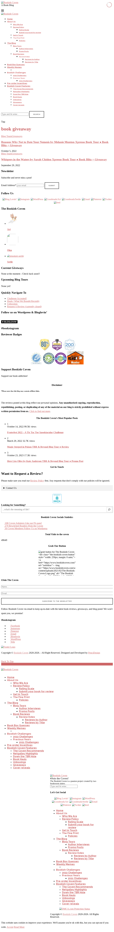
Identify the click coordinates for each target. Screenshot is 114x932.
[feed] (57, 202)
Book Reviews (18, 54)
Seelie (10, 262)
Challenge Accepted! (17, 298)
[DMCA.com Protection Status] (57, 502)
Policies (22, 40)
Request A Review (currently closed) (24, 306)
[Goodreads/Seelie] (71, 199)
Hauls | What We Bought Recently (23, 301)
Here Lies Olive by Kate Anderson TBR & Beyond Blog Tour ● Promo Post (45, 461)
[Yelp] (24, 8)
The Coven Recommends (23, 89)
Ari (9, 229)
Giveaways (17, 102)
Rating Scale (24, 30)
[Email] (13, 8)
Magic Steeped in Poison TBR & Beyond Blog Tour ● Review (38, 447)
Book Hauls (17, 97)
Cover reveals (18, 105)
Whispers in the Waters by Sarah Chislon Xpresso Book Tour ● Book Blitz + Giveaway (54, 159)
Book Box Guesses (16, 65)
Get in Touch (18, 35)
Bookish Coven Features (18, 86)
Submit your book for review (30, 32)
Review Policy (18, 27)
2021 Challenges (25, 81)
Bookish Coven (21, 652)
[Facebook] (2, 8)
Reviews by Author (32, 59)
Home (10, 19)
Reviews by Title (31, 62)
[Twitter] (107, 199)
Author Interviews (26, 48)
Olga (9, 250)
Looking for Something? (13, 505)
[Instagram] (6, 8)
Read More (19, 927)
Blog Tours (17, 46)
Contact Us (11, 488)
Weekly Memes (14, 67)
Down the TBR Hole (20, 94)
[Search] (2, 109)
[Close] (51, 773)
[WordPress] (20, 8)
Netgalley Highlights (21, 91)
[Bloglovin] (16, 8)
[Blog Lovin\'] (9, 199)
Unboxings (17, 99)
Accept (10, 927)
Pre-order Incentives (17, 83)
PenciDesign (94, 652)
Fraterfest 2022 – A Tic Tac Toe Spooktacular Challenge (35, 432)
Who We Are (18, 24)
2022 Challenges (19, 75)
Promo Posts (24, 51)
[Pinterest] (9, 8)
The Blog (11, 43)
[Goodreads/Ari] (52, 199)
